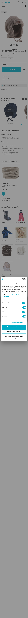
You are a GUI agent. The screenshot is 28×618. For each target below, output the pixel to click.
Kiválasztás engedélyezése (14, 331)
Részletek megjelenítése (17, 322)
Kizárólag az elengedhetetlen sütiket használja (14, 337)
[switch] (24, 307)
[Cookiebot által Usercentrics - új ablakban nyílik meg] (20, 279)
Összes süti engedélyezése (14, 326)
